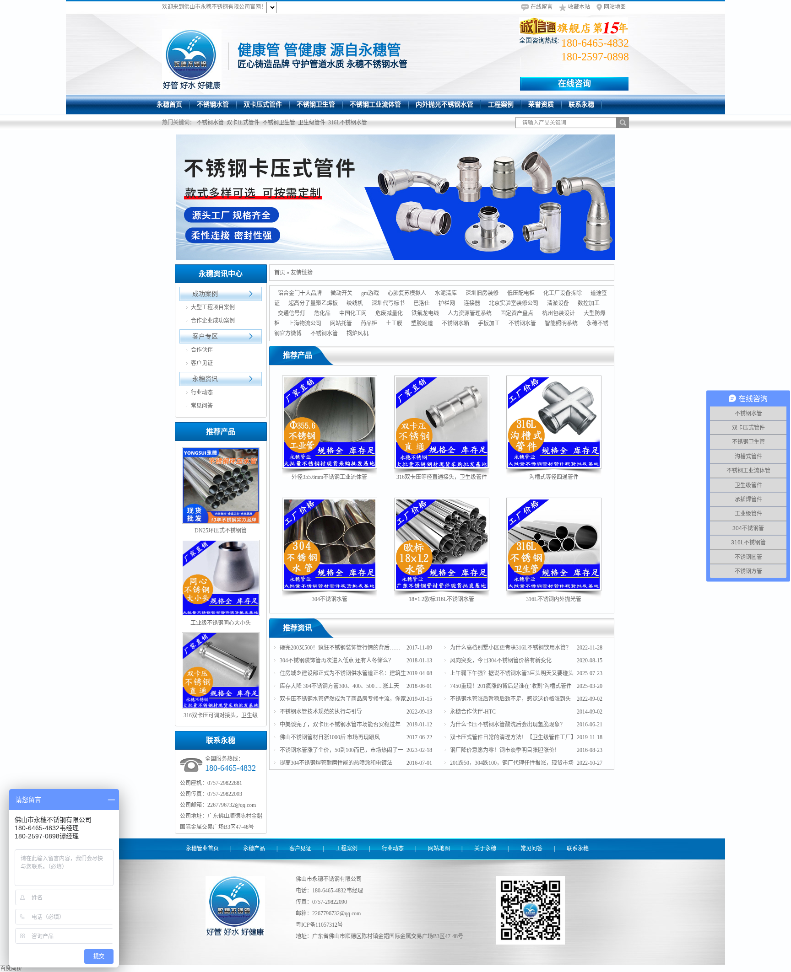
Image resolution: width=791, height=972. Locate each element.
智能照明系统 (561, 323)
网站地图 (615, 7)
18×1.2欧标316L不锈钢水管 (441, 599)
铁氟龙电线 (425, 313)
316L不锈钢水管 (347, 122)
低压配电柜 (521, 293)
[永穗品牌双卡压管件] (395, 197)
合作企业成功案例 (213, 320)
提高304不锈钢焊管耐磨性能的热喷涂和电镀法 (336, 763)
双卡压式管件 (243, 122)
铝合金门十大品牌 (300, 293)
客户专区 (205, 336)
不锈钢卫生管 (278, 122)
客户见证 (202, 363)
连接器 (472, 303)
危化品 (322, 313)
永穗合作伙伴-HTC (473, 712)
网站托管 (341, 323)
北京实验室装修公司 (513, 303)
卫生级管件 (311, 122)
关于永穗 (485, 848)
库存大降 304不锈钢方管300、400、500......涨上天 (339, 686)
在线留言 (542, 7)
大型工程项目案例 (213, 307)
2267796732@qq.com (336, 913)
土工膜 (394, 323)
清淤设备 (558, 303)
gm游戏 (370, 293)
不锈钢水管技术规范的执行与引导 (321, 712)
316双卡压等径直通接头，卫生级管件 (441, 477)
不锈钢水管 (210, 122)
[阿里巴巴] (574, 26)
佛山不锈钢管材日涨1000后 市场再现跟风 (330, 737)
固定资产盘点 (516, 313)
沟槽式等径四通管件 (554, 477)
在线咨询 (574, 83)
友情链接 (302, 272)
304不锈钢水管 (329, 599)
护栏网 (447, 303)
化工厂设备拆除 (562, 293)
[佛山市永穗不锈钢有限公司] (192, 59)
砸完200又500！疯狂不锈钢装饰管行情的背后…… (340, 647)
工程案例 (347, 848)
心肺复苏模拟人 (407, 293)
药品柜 (369, 323)
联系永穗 (578, 848)
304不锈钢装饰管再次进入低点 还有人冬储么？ (337, 660)
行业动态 (202, 392)
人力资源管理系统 (470, 313)
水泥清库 (446, 293)
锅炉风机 (357, 333)
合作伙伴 (202, 350)
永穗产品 (254, 848)
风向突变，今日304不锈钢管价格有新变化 (501, 660)
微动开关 (341, 293)
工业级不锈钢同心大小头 (220, 623)
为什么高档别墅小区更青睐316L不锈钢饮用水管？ (510, 647)
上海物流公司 (304, 323)
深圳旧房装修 (482, 293)
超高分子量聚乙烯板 (313, 303)
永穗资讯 (205, 379)
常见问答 (202, 406)
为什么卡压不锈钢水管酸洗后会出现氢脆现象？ (507, 724)
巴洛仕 (421, 303)
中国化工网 (353, 313)
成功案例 (205, 293)
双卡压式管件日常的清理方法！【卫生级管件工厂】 (513, 737)
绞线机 (355, 303)
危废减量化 (389, 313)
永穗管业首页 (202, 848)
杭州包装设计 (558, 313)
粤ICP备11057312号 (319, 925)
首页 (279, 272)
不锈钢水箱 (455, 323)
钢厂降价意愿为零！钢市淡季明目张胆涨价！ (505, 750)
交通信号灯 (291, 313)
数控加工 (589, 303)
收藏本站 (579, 7)
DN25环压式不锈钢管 (221, 530)
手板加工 (489, 323)
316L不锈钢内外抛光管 (553, 599)
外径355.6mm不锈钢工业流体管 (329, 477)
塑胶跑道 (422, 323)
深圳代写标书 (388, 303)
